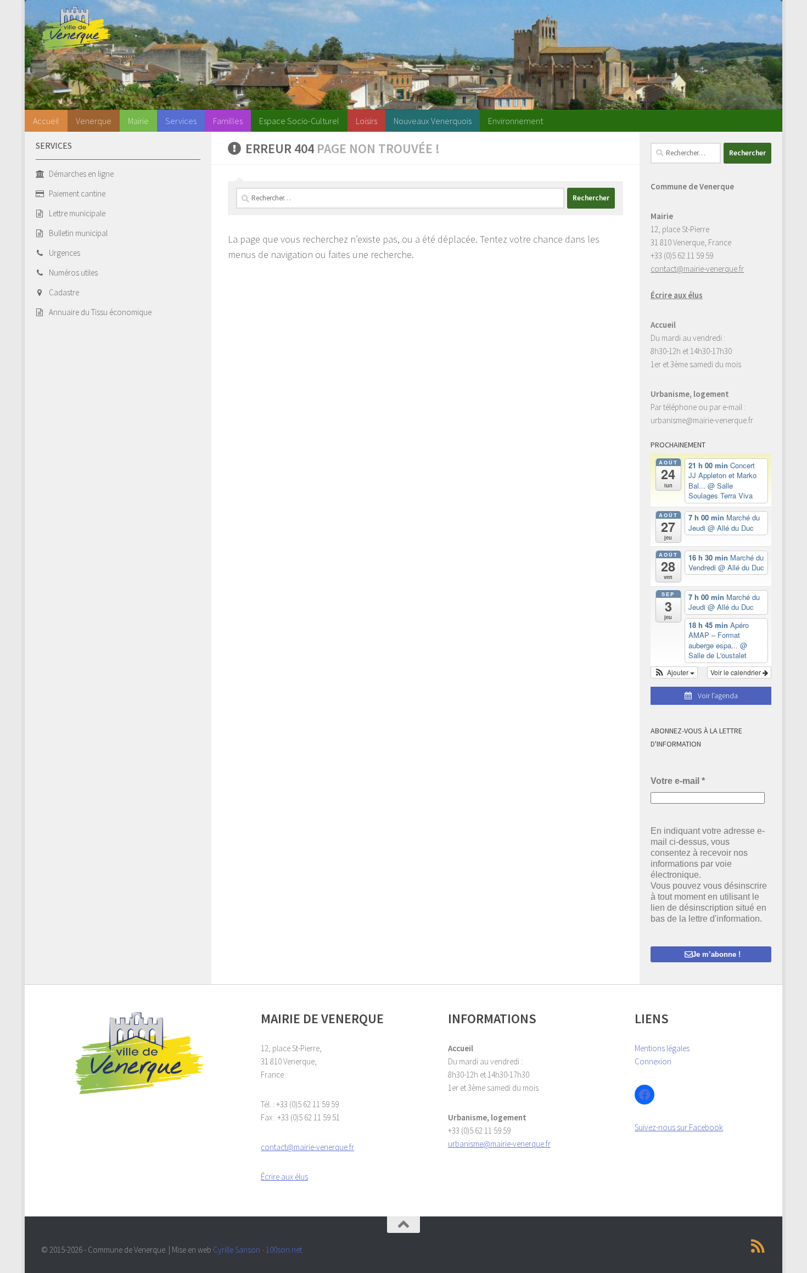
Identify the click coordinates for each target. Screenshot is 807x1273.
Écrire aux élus (677, 295)
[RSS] (758, 1246)
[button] (674, 672)
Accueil (46, 120)
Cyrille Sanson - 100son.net (257, 1249)
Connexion (653, 1061)
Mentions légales (662, 1048)
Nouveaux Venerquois (433, 120)
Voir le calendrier (736, 672)
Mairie (138, 120)
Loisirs (366, 120)
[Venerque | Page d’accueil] (76, 28)
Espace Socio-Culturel (299, 120)
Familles (228, 120)
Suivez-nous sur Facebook (679, 1127)
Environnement (515, 120)
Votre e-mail (678, 781)
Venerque (93, 120)
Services (181, 120)
